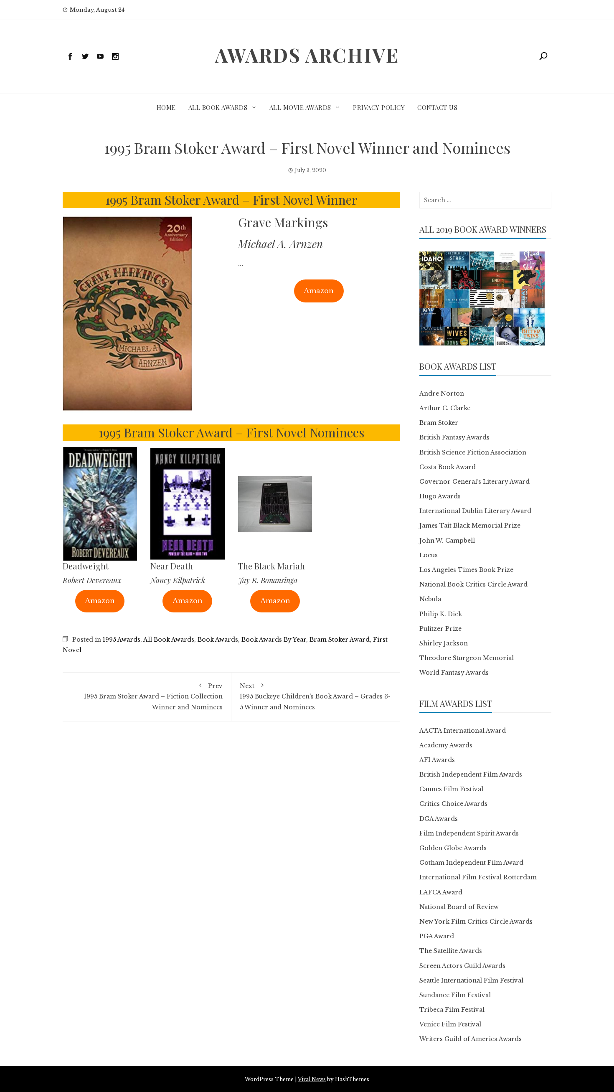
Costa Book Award (447, 467)
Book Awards (218, 639)
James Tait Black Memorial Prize (469, 525)
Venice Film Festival (450, 1024)
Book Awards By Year (273, 639)
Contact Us (437, 107)
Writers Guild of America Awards (470, 1039)
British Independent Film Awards (470, 774)
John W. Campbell (447, 540)
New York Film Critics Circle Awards (476, 921)
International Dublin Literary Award (475, 511)
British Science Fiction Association (472, 452)
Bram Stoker (438, 423)
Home (166, 107)
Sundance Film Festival (455, 995)
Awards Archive (307, 55)
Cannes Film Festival (451, 789)
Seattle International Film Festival (471, 980)
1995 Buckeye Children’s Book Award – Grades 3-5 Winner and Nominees (315, 696)
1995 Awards (121, 639)
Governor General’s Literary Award (474, 481)
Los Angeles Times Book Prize (466, 570)
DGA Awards (438, 819)
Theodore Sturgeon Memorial (466, 658)
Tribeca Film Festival (452, 1009)
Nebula (430, 599)
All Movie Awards (300, 107)
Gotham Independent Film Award (471, 862)
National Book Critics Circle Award (473, 584)
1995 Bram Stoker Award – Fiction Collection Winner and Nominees (153, 696)
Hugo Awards (440, 496)
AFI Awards (437, 760)
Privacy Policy (379, 107)
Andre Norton (441, 393)
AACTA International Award (462, 730)
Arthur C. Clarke (444, 408)
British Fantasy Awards (454, 437)
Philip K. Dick (440, 614)
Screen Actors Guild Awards (462, 966)
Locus (428, 555)
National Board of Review (459, 907)
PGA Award (436, 936)
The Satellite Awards (450, 951)
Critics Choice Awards (453, 804)
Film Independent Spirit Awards (469, 833)
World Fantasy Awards (454, 672)
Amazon (319, 291)
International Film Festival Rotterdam (478, 877)
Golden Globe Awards (453, 848)
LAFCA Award (440, 892)
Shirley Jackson (443, 643)
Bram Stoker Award (340, 639)
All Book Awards (218, 107)
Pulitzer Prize (440, 628)
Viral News (312, 1079)
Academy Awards (445, 745)
